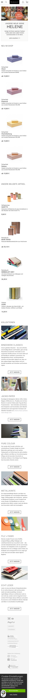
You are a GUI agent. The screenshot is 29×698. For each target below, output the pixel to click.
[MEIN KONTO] (23, 2)
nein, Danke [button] (13, 694)
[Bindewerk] (14, 2)
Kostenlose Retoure (12, 643)
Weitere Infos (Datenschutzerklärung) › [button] (10, 686)
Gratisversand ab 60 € (13, 641)
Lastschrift (11, 626)
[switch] (3, 696)
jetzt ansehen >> (14, 38)
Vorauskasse (11, 629)
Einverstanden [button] (13, 690)
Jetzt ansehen (14, 372)
